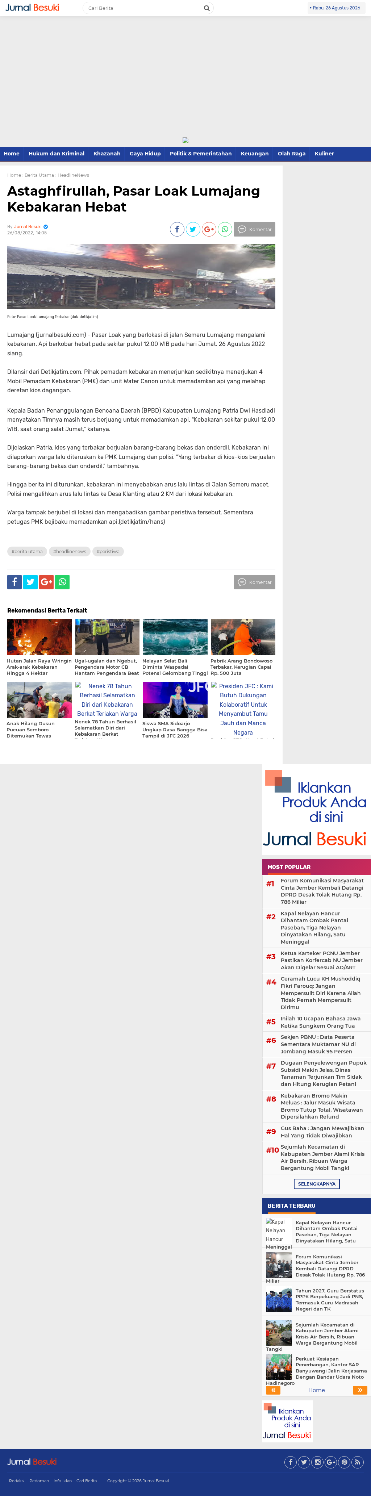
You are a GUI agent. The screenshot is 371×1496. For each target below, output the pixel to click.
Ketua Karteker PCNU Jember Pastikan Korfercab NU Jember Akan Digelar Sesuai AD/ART (322, 960)
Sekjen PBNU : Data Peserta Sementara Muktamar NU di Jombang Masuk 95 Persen (318, 1044)
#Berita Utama (27, 551)
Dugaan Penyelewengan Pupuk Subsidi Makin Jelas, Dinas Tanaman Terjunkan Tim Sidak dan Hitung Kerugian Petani (324, 1073)
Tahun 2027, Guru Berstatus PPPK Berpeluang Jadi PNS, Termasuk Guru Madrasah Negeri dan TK (330, 1300)
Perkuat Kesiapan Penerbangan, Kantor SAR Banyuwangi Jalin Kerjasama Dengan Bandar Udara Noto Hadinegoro (316, 1371)
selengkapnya (316, 1184)
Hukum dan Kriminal (56, 153)
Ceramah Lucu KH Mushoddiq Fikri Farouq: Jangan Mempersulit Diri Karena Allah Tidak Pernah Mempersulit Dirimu (321, 992)
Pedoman (39, 1480)
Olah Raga (292, 153)
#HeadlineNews (69, 551)
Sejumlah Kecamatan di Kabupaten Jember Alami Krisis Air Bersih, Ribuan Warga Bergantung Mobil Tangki (322, 1157)
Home (12, 153)
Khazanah (107, 153)
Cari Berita (86, 1480)
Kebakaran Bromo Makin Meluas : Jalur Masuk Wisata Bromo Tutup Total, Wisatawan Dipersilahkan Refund (322, 1106)
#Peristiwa (108, 551)
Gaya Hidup (145, 153)
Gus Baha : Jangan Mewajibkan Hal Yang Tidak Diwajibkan (322, 1132)
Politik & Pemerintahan (201, 153)
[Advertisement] (185, 82)
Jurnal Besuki (156, 1480)
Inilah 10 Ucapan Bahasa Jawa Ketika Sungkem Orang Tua (321, 1022)
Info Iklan (63, 1480)
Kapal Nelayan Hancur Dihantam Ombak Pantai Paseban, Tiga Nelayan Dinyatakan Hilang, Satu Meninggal (314, 927)
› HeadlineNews (72, 175)
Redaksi (17, 1480)
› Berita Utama (38, 175)
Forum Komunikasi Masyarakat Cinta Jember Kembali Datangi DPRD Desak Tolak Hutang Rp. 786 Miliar (322, 891)
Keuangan (255, 153)
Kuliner (324, 153)
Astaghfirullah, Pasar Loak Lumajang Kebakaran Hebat (133, 198)
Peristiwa (16, 170)
